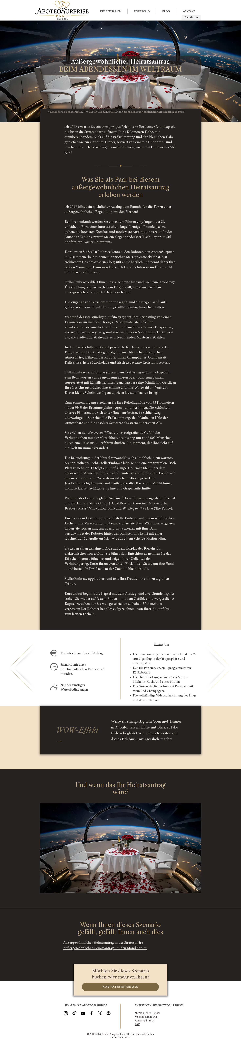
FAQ (137, 1024)
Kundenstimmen (144, 1020)
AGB (127, 1037)
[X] (83, 1013)
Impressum (117, 1037)
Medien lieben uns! (146, 1016)
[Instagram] (66, 1013)
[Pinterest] (108, 1013)
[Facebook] (91, 1013)
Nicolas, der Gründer (147, 1013)
